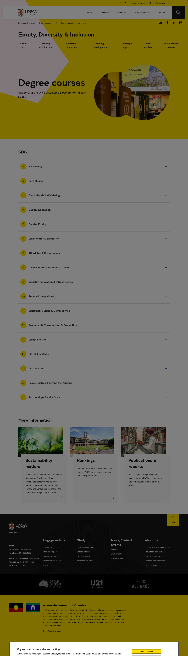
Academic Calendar (85, 560)
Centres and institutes (156, 560)
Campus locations (153, 556)
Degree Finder (83, 552)
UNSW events (116, 554)
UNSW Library (151, 565)
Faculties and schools (155, 552)
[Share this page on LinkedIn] (180, 23)
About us (23, 45)
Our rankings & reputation (157, 547)
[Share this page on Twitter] (174, 23)
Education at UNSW (51, 560)
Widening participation (45, 45)
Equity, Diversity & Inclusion (35, 23)
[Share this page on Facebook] (167, 23)
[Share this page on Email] (160, 23)
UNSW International (86, 547)
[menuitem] (90, 12)
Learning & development (100, 45)
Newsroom (115, 549)
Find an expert (50, 552)
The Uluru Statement (52, 631)
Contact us (48, 547)
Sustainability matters (73, 23)
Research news (117, 558)
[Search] (178, 12)
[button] (173, 520)
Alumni (46, 565)
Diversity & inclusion (72, 45)
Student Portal (84, 556)
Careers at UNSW (50, 556)
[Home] (28, 13)
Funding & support (127, 45)
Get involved (148, 45)
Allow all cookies (146, 652)
